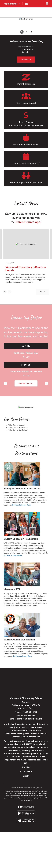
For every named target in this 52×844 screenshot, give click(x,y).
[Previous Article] (5, 291)
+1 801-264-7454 (28, 715)
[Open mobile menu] (47, 3)
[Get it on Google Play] (26, 813)
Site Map (26, 767)
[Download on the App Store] (26, 820)
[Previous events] (5, 383)
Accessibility (26, 771)
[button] (12, 3)
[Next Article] (9, 291)
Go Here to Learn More (21, 505)
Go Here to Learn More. (13, 555)
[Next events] (46, 383)
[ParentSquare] (26, 807)
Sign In (26, 776)
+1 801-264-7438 (29, 712)
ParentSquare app (28, 222)
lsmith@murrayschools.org (29, 718)
